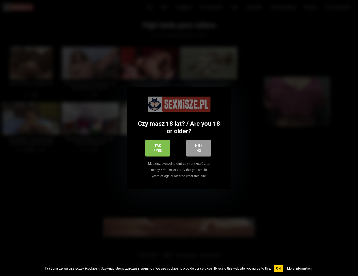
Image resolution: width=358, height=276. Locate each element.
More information (299, 268)
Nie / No (198, 148)
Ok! (278, 268)
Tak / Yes (158, 148)
